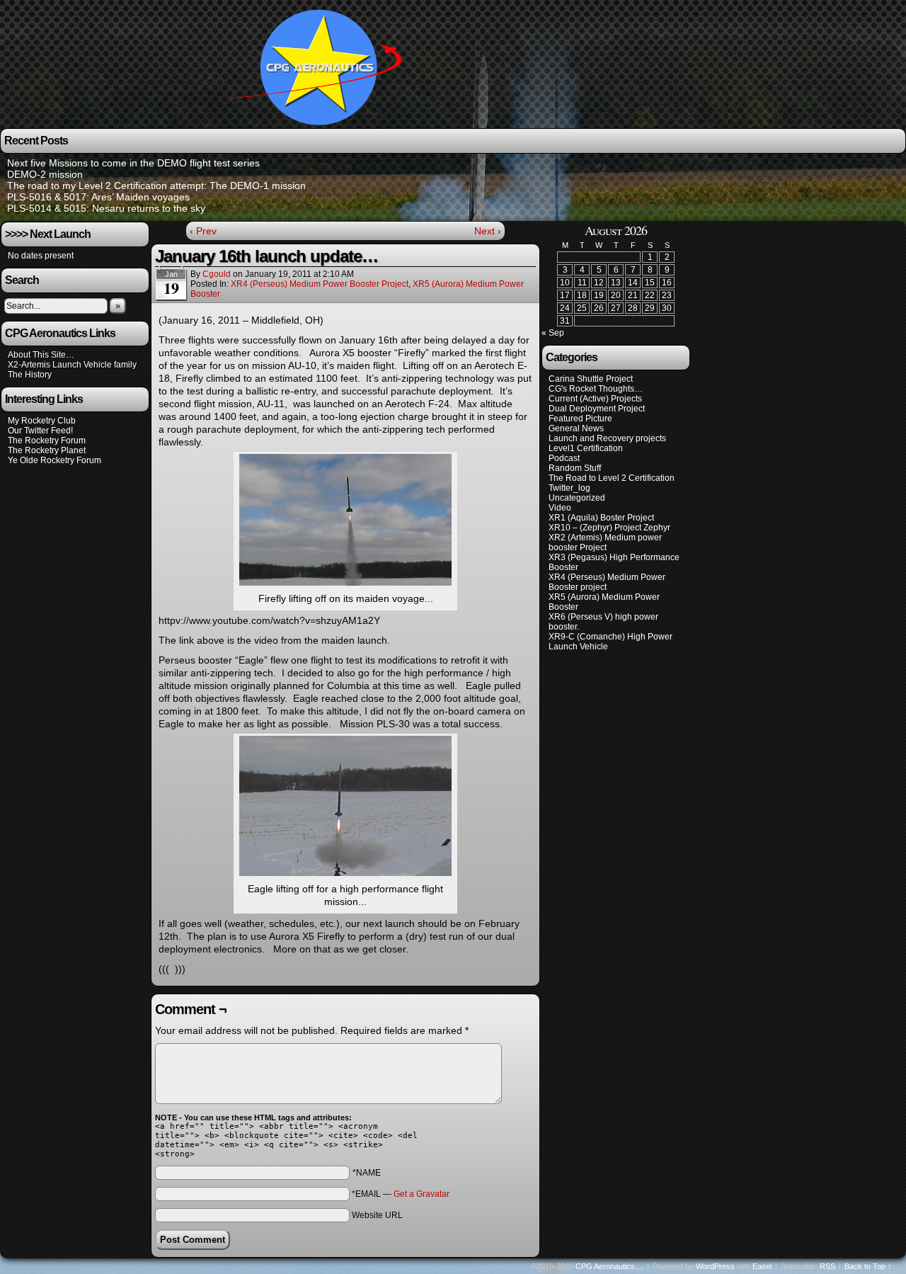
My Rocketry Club (42, 421)
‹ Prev (203, 231)
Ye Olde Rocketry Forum (54, 460)
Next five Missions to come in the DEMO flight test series (133, 163)
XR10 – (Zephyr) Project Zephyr (609, 528)
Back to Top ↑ (868, 1266)
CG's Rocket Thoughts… (596, 389)
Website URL (377, 1215)
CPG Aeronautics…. (320, 66)
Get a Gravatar (421, 1194)
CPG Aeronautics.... (609, 1266)
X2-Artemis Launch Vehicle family (72, 365)
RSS (827, 1266)
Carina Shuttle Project (591, 379)
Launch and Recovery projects (607, 438)
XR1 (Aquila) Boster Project (601, 518)
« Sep (552, 333)
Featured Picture (580, 418)
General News (576, 428)
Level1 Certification (586, 448)
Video (560, 508)
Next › (487, 231)
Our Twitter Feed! (40, 431)
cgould (216, 274)
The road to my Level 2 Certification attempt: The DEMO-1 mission (156, 185)
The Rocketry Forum (47, 440)
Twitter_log (569, 488)
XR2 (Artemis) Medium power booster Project (605, 542)
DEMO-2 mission (45, 174)
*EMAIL (400, 1194)
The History (30, 375)
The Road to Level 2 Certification (612, 478)
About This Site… (41, 355)
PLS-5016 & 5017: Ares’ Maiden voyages (98, 197)
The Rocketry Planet (47, 450)
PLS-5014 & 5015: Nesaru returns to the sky (106, 208)
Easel (762, 1266)
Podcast (564, 458)
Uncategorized (577, 498)
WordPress (715, 1266)
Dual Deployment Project (597, 409)
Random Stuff (575, 468)
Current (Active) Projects (595, 399)
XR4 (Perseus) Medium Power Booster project (319, 284)
